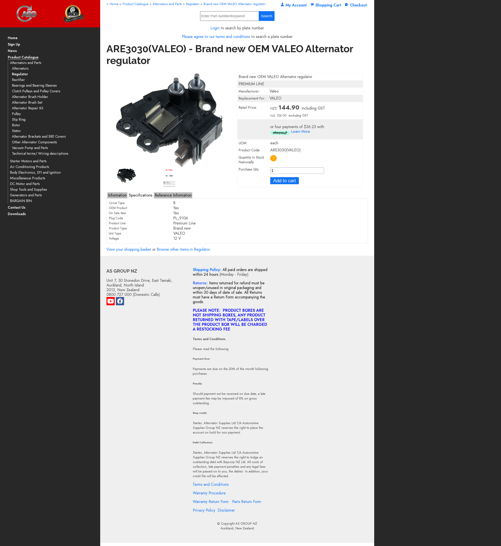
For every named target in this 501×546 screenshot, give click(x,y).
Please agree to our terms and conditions (216, 37)
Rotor (16, 125)
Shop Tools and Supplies (28, 189)
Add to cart (284, 180)
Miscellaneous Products (27, 178)
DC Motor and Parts (25, 184)
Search (266, 16)
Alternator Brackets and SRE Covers (39, 136)
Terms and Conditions (211, 484)
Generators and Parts (26, 195)
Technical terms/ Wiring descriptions (40, 153)
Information (117, 195)
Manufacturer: (249, 91)
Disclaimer (226, 510)
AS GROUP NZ (246, 523)
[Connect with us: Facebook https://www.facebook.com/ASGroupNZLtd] (120, 302)
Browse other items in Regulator (183, 249)
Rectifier (18, 80)
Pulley (16, 114)
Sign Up (14, 45)
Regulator (20, 74)
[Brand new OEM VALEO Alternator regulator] (169, 166)
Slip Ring (18, 119)
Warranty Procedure (209, 493)
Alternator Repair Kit (27, 108)
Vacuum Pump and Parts (30, 148)
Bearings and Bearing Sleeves (34, 85)
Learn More (300, 131)
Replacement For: (252, 98)
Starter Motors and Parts (28, 161)
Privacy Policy (204, 510)
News (12, 51)
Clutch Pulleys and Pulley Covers (36, 91)
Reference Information (173, 195)
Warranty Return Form (211, 502)
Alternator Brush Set (27, 102)
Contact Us (16, 208)
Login (215, 28)
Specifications (140, 195)
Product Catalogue (23, 58)
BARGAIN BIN (21, 201)
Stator (16, 131)
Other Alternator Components (34, 142)
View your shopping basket (128, 249)
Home (13, 38)
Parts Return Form (246, 502)
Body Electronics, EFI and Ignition (35, 172)
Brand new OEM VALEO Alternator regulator (235, 4)
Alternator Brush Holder (30, 97)
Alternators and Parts (25, 63)
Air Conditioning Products (29, 167)
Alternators (20, 68)
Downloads (17, 214)
